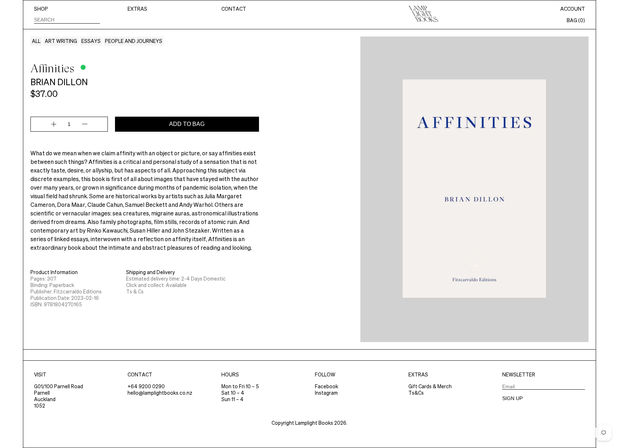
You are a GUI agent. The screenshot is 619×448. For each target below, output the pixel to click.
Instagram (326, 393)
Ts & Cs (135, 291)
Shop (41, 9)
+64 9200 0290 (146, 386)
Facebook (326, 386)
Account (572, 9)
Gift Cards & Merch (430, 386)
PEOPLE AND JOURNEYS (133, 41)
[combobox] (67, 19)
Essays (91, 41)
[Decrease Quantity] (84, 124)
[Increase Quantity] (53, 124)
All (36, 41)
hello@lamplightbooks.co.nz (160, 393)
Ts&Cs (416, 393)
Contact (233, 9)
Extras (137, 9)
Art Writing (61, 41)
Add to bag (187, 124)
